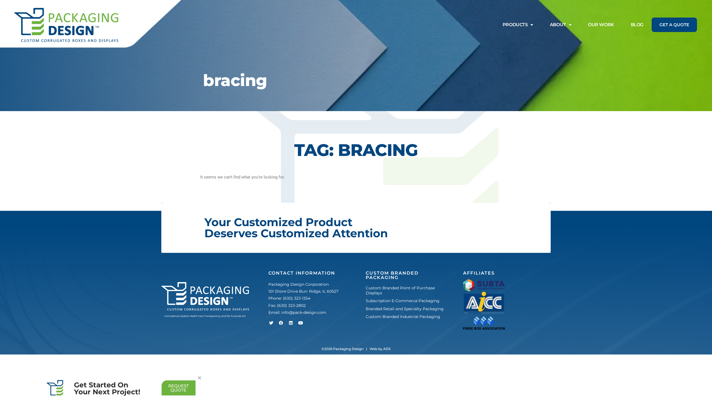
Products (515, 24)
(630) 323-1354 (296, 298)
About (558, 24)
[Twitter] (271, 323)
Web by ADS (380, 349)
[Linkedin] (290, 323)
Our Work (601, 24)
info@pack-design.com (303, 312)
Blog (637, 24)
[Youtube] (300, 323)
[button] (199, 378)
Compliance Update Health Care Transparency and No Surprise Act (205, 315)
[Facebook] (281, 323)
